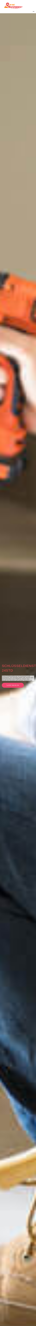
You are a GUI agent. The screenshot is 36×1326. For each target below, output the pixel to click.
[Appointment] (17, 5)
